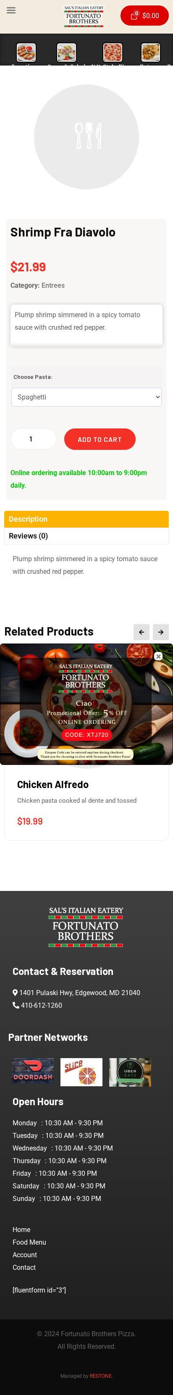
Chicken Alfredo (53, 784)
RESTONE (101, 1376)
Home (21, 1230)
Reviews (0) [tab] (28, 535)
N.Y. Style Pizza (112, 66)
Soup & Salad (66, 66)
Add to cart (100, 439)
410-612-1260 (41, 1005)
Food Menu (29, 1242)
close (158, 656)
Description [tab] (28, 519)
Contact (24, 1268)
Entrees (151, 66)
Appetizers (26, 66)
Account (25, 1255)
